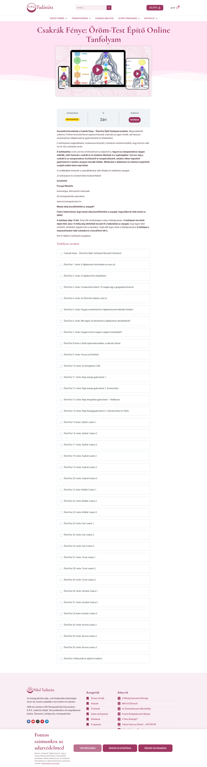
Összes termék (57, 18)
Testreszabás (87, 748)
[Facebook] (28, 721)
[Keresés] (109, 7)
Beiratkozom (134, 120)
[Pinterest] (42, 721)
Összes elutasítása (120, 748)
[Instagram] (38, 721)
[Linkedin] (47, 721)
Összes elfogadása (155, 748)
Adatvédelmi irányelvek (50, 763)
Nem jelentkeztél (72, 119)
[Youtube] (33, 721)
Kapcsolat (149, 18)
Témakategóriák (80, 18)
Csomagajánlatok (104, 18)
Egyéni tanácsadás (127, 18)
